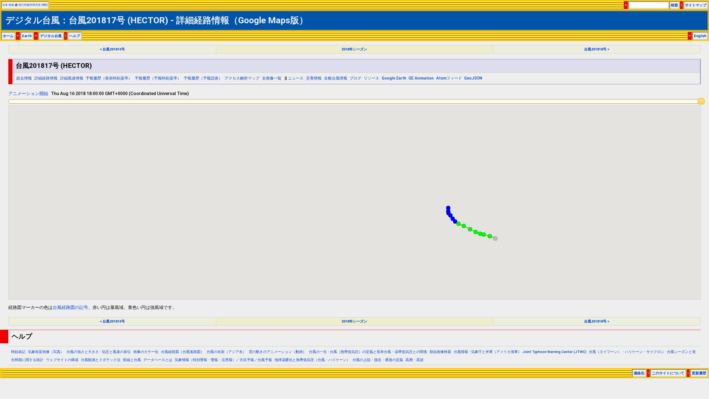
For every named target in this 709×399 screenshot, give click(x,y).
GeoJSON (473, 78)
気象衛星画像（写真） (46, 352)
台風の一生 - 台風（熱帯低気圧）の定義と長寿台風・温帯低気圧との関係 (368, 352)
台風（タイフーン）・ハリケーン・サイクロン (626, 352)
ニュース (296, 78)
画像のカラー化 (145, 352)
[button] (495, 238)
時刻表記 (18, 352)
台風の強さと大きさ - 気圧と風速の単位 (98, 352)
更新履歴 (699, 373)
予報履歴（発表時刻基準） (109, 78)
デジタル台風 (51, 36)
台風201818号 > (596, 49)
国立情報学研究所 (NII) (33, 5)
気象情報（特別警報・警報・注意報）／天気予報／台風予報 (223, 360)
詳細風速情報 (71, 78)
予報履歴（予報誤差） (203, 78)
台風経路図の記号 (70, 307)
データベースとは (157, 360)
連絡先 (639, 373)
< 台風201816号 (112, 49)
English (700, 36)
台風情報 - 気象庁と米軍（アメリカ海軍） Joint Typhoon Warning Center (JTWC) (520, 352)
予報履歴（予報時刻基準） (158, 78)
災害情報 (314, 78)
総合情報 (24, 78)
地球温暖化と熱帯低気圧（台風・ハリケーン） (312, 360)
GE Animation (421, 78)
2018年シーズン (354, 49)
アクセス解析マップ (242, 78)
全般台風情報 (335, 78)
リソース (371, 78)
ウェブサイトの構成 (62, 360)
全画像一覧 (271, 78)
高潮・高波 (414, 360)
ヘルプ (74, 36)
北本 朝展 (8, 5)
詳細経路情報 (46, 78)
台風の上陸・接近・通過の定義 (378, 360)
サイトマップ (696, 5)
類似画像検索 (440, 352)
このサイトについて (668, 373)
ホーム (8, 36)
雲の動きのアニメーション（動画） (277, 352)
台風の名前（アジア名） (226, 352)
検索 (674, 5)
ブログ (355, 78)
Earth (27, 36)
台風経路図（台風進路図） (182, 352)
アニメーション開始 (28, 93)
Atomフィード (449, 78)
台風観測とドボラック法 (100, 360)
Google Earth (394, 78)
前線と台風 (132, 360)
